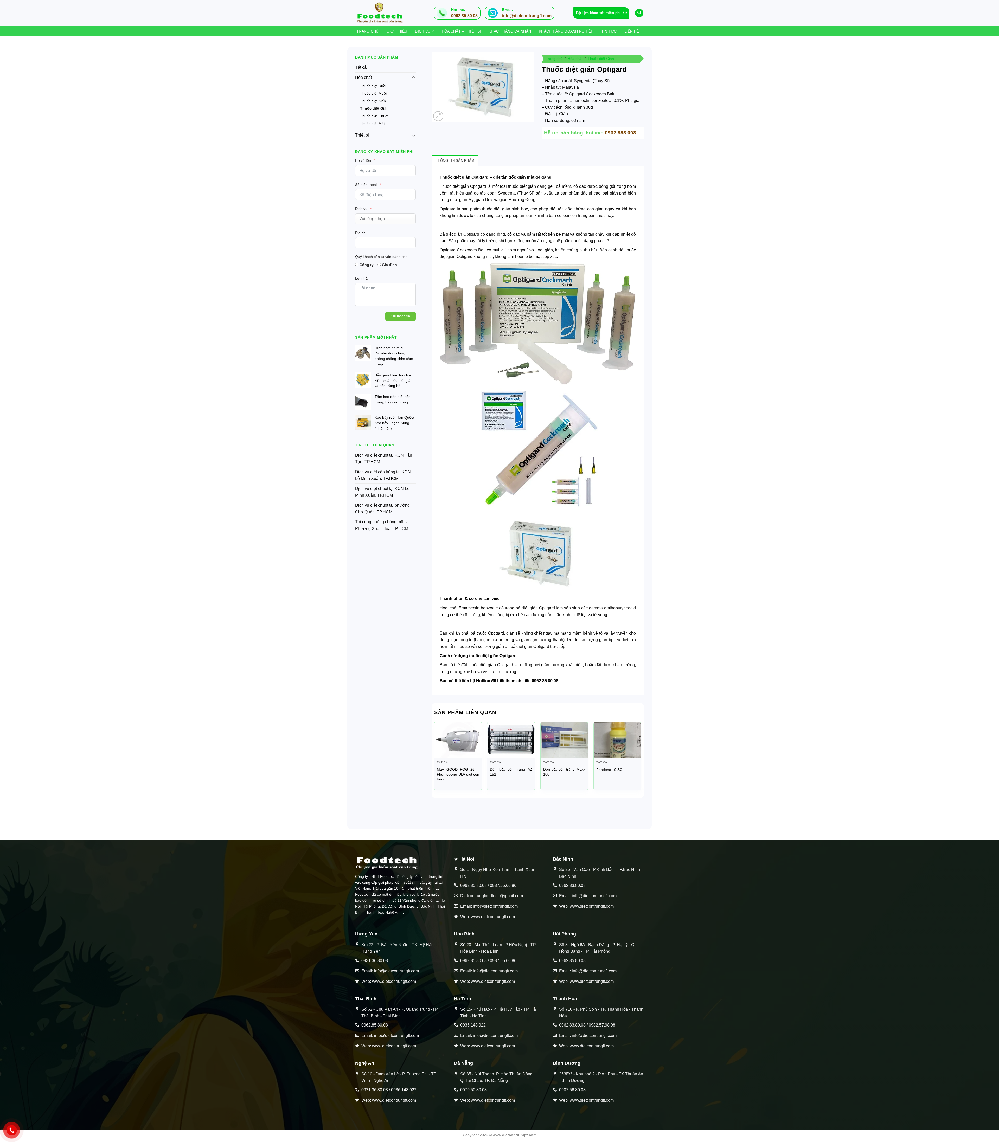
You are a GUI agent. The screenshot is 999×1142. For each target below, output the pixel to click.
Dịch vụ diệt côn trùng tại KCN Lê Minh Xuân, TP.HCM (383, 475)
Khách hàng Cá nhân (510, 31)
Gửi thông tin (400, 316)
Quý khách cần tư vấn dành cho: (382, 257)
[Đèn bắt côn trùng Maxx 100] (564, 740)
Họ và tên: (363, 160)
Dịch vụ (422, 31)
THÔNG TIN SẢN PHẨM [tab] (455, 161)
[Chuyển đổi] (414, 77)
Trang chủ (367, 31)
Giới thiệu (397, 31)
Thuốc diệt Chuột (374, 116)
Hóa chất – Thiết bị (461, 31)
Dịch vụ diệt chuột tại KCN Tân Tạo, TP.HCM (383, 458)
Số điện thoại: (366, 185)
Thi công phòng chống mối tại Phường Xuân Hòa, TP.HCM (382, 525)
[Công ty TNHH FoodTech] (381, 13)
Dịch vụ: (361, 209)
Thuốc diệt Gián (374, 108)
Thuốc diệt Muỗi (373, 93)
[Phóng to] (438, 116)
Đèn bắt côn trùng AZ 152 (511, 771)
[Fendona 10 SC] (617, 740)
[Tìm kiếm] (639, 13)
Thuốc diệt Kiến (373, 101)
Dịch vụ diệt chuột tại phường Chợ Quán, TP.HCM (382, 508)
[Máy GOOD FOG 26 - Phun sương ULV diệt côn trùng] (458, 740)
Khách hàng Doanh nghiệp (566, 31)
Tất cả (361, 67)
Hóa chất (363, 77)
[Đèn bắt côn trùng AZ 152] (511, 740)
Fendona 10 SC (609, 769)
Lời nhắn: (363, 278)
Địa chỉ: (361, 233)
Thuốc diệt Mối (372, 123)
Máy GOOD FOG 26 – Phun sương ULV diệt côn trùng (458, 774)
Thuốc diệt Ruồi (373, 86)
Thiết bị (362, 135)
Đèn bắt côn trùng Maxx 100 (564, 771)
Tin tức (609, 31)
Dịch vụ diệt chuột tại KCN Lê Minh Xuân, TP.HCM (382, 492)
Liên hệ (632, 31)
